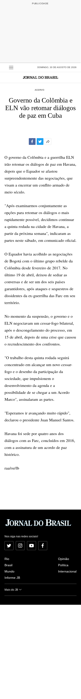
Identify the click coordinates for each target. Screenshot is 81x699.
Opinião (63, 559)
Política (63, 565)
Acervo (39, 90)
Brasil (8, 565)
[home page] (40, 77)
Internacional (67, 571)
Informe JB (12, 577)
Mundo (9, 571)
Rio (6, 559)
